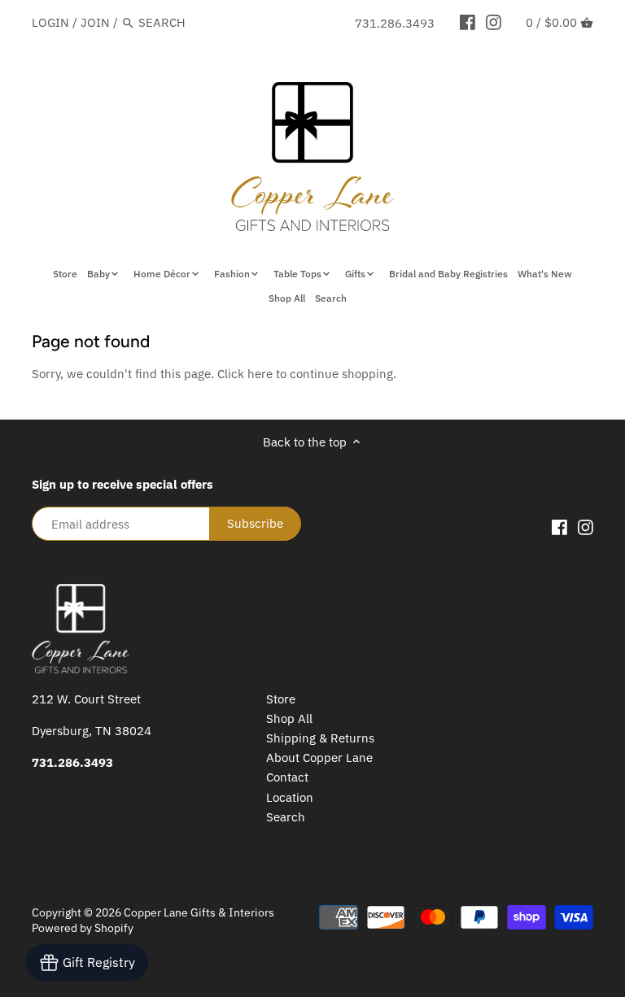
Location (289, 797)
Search (285, 817)
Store (280, 699)
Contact (287, 777)
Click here (245, 373)
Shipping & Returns (320, 738)
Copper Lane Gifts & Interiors (199, 912)
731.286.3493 (395, 23)
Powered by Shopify (82, 928)
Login (50, 22)
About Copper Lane (319, 757)
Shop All (289, 718)
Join (95, 22)
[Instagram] (493, 22)
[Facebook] (467, 22)
